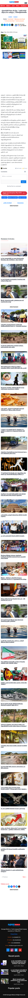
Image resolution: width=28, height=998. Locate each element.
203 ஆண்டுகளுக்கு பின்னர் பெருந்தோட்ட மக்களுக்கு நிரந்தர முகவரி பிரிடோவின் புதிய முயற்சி (14, 367)
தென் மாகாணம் (20, 21)
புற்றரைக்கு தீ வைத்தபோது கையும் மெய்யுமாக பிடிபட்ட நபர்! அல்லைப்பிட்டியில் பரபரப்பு (14, 452)
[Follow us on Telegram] (9, 886)
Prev (1, 501)
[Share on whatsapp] (2, 25)
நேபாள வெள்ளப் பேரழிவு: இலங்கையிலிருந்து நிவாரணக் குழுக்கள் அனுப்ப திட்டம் (12, 704)
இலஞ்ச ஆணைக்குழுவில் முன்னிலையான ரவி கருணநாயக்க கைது (19, 980)
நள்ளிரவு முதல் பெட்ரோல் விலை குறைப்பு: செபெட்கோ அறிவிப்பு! (14, 683)
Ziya (2, 32)
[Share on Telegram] (10, 25)
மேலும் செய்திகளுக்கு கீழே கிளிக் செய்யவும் (12, 193)
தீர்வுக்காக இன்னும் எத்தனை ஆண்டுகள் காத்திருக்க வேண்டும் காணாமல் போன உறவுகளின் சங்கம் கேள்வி (13, 557)
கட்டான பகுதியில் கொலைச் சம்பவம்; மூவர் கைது (13, 808)
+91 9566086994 (15, 942)
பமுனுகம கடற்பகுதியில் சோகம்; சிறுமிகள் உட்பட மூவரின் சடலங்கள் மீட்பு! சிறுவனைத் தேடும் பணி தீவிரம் (13, 431)
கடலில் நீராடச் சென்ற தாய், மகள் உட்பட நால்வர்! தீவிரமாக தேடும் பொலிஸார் (12, 641)
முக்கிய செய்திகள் (7, 202)
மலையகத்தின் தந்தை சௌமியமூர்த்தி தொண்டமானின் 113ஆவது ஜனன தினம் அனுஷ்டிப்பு (14, 788)
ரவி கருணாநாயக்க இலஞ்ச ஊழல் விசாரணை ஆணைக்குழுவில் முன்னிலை (12, 620)
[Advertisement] (14, 78)
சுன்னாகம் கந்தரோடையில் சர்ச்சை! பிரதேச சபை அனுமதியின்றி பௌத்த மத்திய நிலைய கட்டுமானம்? (14, 725)
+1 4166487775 (16, 937)
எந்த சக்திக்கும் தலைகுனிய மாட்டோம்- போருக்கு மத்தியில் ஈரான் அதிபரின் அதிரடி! (13, 662)
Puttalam (15, 16)
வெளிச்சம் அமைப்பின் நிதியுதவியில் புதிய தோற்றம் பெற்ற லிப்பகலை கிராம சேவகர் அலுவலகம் (13, 494)
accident (10, 16)
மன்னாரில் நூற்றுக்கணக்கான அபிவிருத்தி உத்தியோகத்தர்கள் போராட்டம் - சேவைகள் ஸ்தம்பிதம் (14, 325)
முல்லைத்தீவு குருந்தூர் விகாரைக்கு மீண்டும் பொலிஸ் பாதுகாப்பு (14, 515)
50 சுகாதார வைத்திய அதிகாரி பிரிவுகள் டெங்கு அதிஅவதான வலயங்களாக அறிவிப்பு (12, 388)
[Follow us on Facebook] (11, 886)
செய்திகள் (10, 19)
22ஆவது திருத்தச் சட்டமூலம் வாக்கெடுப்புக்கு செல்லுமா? (12, 870)
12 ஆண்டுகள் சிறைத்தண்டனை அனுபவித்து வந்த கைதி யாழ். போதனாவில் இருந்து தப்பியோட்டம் (13, 473)
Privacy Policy (14, 934)
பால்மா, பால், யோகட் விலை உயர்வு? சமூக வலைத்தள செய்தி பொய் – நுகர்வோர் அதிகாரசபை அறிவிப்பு (13, 828)
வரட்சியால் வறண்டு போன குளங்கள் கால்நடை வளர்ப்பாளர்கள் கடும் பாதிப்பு (12, 346)
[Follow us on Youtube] (19, 886)
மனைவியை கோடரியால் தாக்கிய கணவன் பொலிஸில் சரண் (14, 746)
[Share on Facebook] (5, 25)
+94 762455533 (16, 940)
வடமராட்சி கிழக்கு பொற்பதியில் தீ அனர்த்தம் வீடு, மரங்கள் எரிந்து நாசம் (13, 280)
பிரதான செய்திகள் (10, 21)
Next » (24, 877)
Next (27, 501)
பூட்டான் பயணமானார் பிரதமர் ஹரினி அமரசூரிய (12, 536)
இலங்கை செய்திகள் (20, 19)
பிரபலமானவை (20, 202)
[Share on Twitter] (7, 25)
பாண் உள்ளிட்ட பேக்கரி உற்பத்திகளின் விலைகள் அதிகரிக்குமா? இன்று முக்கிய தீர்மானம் (12, 409)
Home (5, 19)
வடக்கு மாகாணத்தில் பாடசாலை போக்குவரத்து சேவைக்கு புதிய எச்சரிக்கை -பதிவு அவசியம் (12, 259)
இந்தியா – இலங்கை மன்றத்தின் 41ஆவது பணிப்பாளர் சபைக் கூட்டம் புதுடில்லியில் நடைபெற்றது (13, 578)
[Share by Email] (12, 25)
